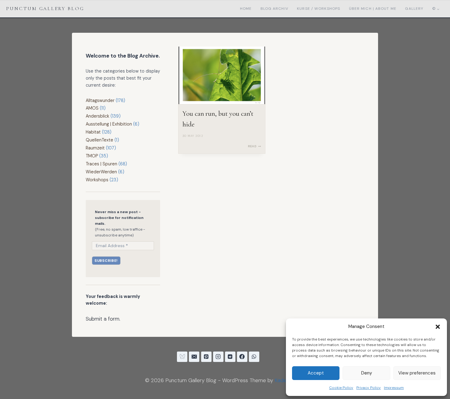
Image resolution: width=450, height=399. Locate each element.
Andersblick (97, 116)
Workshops (97, 180)
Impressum (394, 387)
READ (254, 146)
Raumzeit (95, 148)
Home (246, 8)
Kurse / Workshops (318, 8)
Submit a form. (103, 318)
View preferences (417, 373)
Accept (316, 373)
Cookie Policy (341, 387)
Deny (366, 373)
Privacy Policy (368, 387)
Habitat (93, 132)
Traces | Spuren (101, 164)
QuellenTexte (99, 140)
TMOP (92, 156)
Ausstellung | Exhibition (109, 124)
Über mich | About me (372, 8)
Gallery (414, 8)
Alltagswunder (100, 100)
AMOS (92, 108)
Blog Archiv (274, 8)
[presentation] (221, 75)
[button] (438, 327)
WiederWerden (101, 172)
